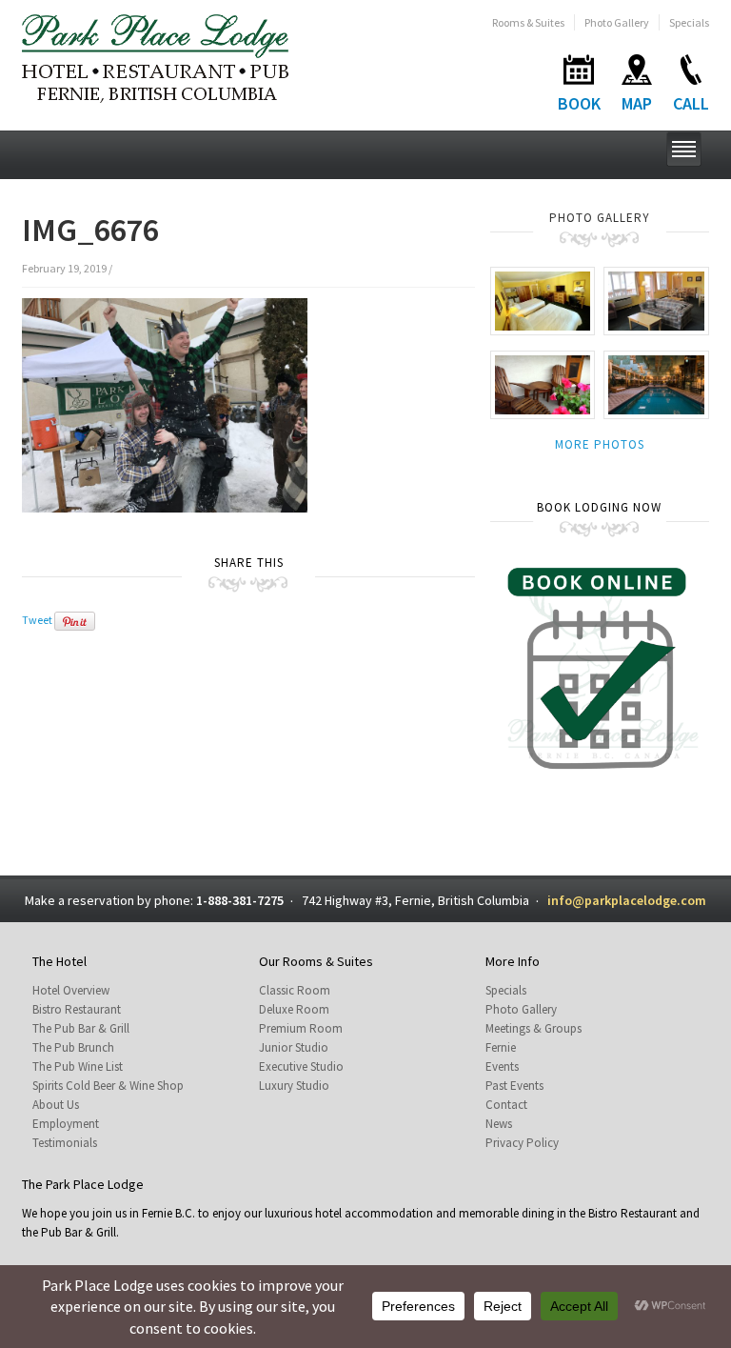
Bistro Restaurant (76, 1009)
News (498, 1124)
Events (502, 1066)
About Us (55, 1105)
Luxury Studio (294, 1085)
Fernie (500, 1047)
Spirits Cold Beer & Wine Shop (108, 1085)
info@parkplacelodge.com (626, 900)
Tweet (37, 620)
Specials (689, 22)
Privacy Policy (522, 1143)
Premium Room (301, 1028)
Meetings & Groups (533, 1028)
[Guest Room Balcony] (543, 383)
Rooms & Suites (528, 22)
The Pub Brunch (73, 1047)
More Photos (599, 444)
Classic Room (294, 990)
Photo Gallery (616, 22)
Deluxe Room (294, 1009)
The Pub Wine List (77, 1066)
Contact (506, 1105)
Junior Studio (293, 1047)
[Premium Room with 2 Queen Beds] (543, 299)
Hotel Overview (70, 990)
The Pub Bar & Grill (80, 1028)
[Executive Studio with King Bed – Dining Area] (656, 299)
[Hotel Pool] (656, 383)
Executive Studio (301, 1066)
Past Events (514, 1085)
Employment (65, 1124)
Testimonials (64, 1143)
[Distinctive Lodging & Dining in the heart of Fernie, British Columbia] (155, 57)
